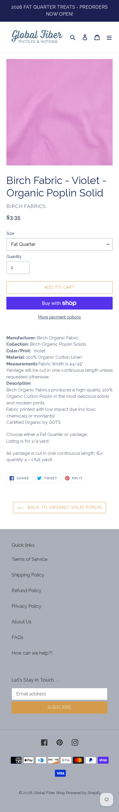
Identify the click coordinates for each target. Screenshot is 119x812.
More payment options (59, 317)
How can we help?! (32, 653)
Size (10, 233)
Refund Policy (26, 590)
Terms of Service (29, 559)
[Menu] (109, 37)
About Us (21, 622)
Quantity (14, 256)
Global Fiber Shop (49, 793)
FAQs (17, 637)
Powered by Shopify (83, 793)
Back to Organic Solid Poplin (63, 507)
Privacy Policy (26, 606)
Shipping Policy (28, 575)
